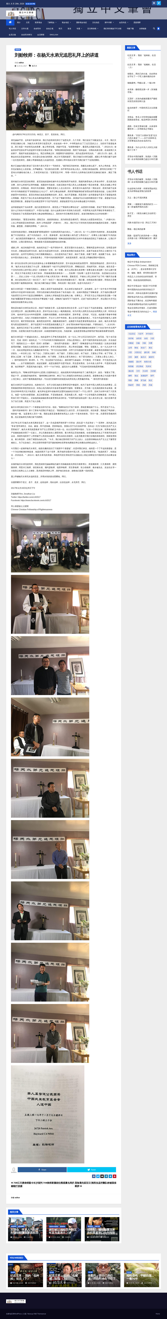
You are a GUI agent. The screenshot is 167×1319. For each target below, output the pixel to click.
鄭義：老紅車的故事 (136, 229)
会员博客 (40, 35)
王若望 (153, 371)
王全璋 (145, 371)
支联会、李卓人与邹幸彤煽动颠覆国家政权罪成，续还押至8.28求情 (25, 1232)
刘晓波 (131, 343)
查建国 (131, 362)
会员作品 (123, 22)
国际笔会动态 (81, 22)
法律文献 (97, 1226)
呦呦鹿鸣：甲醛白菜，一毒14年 (142, 83)
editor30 (31, 1283)
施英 (136, 357)
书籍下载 (130, 28)
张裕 (154, 352)
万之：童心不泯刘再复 (137, 198)
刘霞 (150, 343)
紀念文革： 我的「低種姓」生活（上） (63, 1277)
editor (21, 63)
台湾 (130, 348)
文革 (130, 357)
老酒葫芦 (144, 376)
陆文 (150, 380)
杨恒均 (151, 357)
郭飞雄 (143, 380)
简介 (19, 22)
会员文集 (12, 35)
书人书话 (12, 28)
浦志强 (131, 371)
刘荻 (144, 343)
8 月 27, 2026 (56, 1283)
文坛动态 (95, 22)
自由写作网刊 (26, 35)
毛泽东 (148, 366)
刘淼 (138, 343)
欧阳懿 (131, 366)
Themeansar (41, 1314)
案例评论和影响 (54, 1226)
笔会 (136, 376)
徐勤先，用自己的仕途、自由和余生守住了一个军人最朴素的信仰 (102, 1278)
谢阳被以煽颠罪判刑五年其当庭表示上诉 (63, 1231)
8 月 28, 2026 (18, 1283)
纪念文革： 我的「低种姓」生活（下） (24, 1277)
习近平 (140, 334)
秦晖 (130, 376)
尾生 (150, 348)
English (54, 35)
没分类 (13, 1272)
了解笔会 (51, 22)
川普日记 (138, 352)
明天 (60, 28)
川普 (130, 352)
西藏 (136, 380)
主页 (28, 22)
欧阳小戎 (147, 362)
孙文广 (143, 348)
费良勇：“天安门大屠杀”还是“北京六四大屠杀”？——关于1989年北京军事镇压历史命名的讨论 (142, 138)
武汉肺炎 (139, 366)
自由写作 (37, 28)
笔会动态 (66, 22)
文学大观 (24, 28)
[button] (154, 28)
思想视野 (137, 22)
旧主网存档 (92, 28)
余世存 (138, 338)
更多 (129, 243)
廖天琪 (146, 352)
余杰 (146, 338)
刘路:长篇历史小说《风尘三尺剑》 (143, 223)
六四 (152, 338)
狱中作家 (108, 22)
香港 (138, 385)
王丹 (138, 371)
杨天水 (34, 66)
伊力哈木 (149, 334)
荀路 (130, 380)
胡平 (152, 376)
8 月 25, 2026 (134, 1283)
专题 (79, 28)
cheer (29, 1237)
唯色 (136, 348)
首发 (69, 28)
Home (158, 1314)
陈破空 (131, 385)
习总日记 (131, 334)
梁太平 (138, 362)
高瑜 (150, 385)
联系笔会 (38, 22)
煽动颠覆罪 (21, 1226)
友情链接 (142, 28)
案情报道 (17, 49)
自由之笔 (49, 28)
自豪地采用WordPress (14, 1314)
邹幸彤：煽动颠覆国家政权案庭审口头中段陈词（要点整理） (101, 1232)
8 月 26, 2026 (95, 1283)
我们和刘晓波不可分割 (112, 28)
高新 (144, 385)
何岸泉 (131, 338)
